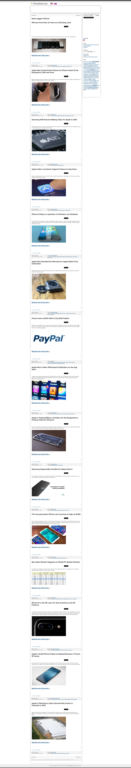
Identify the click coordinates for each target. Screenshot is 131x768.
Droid (93, 67)
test (63, 165)
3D (52, 256)
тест (97, 88)
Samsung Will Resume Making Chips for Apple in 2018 (54, 120)
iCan (58, 210)
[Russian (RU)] (84, 39)
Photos (93, 76)
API (52, 699)
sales (94, 77)
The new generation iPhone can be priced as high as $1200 (56, 514)
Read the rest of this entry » (41, 55)
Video (84, 83)
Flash (84, 68)
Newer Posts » (78, 15)
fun (64, 313)
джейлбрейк (90, 87)
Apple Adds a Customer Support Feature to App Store (54, 169)
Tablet (90, 80)
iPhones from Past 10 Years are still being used (51, 23)
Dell (56, 598)
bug (84, 65)
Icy (56, 413)
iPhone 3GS (85, 71)
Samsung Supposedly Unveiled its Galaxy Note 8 (52, 469)
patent (70, 115)
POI (72, 313)
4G (87, 61)
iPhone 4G (94, 71)
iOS (86, 70)
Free (63, 313)
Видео (84, 85)
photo (55, 510)
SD (87, 79)
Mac (61, 115)
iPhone (59, 66)
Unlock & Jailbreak (67, 699)
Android (89, 61)
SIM (56, 363)
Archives (85, 51)
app (52, 115)
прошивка (85, 88)
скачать (89, 88)
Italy (74, 362)
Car (86, 65)
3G (84, 61)
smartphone (64, 66)
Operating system (86, 76)
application (86, 64)
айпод (91, 85)
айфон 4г (95, 86)
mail (84, 75)
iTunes (63, 210)
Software (55, 255)
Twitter (68, 510)
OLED (57, 165)
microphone (67, 115)
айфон (95, 85)
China (56, 66)
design (91, 65)
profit (59, 465)
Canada (57, 362)
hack (95, 68)
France (63, 362)
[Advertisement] (65, 9)
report (73, 256)
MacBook (65, 598)
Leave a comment (36, 62)
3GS (86, 61)
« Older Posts (33, 15)
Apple (54, 66)
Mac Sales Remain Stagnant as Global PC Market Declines (56, 562)
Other (56, 65)
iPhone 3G (97, 69)
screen (85, 79)
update (69, 210)
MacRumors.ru (86, 55)
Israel (72, 362)
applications (91, 64)
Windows (91, 83)
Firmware (98, 67)
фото (84, 89)
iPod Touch (91, 72)
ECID (61, 313)
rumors (56, 164)
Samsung (60, 165)
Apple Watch (57, 313)
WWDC (75, 598)
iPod (88, 72)
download (89, 67)
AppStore (53, 209)
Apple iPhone (92, 63)
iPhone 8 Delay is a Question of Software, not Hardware (55, 214)
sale (60, 510)
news (61, 66)
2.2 (52, 66)
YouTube (95, 83)
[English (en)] (84, 40)
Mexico (51, 363)
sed (90, 79)
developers (55, 210)
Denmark (55, 753)
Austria (55, 362)
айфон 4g (91, 86)
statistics (68, 66)
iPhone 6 (84, 72)
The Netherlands (59, 363)
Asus (54, 598)
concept (58, 256)
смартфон (93, 88)
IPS (94, 72)
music (54, 363)
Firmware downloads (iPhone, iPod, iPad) (91, 44)
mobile (86, 75)
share (92, 79)
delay (61, 256)
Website (88, 83)
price (98, 76)
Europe (60, 362)
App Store (95, 64)
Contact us (85, 47)
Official (53, 114)
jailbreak (85, 73)
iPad (88, 70)
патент (73, 115)
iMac (58, 598)
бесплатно (52, 314)
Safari (70, 413)
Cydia (88, 65)
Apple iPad (85, 63)
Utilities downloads (86, 46)
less (89, 73)
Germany (66, 362)
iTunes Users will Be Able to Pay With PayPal (50, 318)
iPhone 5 (98, 71)
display (56, 115)
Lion (91, 73)
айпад (88, 85)
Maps (63, 115)
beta (98, 64)
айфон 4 (86, 86)
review (66, 210)
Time (71, 66)
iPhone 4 (89, 71)
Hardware (53, 65)
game (90, 68)
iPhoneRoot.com (40, 4)
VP (74, 413)
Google (93, 68)
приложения (96, 87)
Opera (97, 75)
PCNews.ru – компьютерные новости (90, 56)
